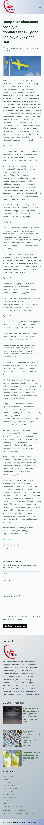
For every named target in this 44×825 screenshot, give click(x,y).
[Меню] (40, 7)
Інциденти (7, 788)
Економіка (7, 782)
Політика (7, 797)
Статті (5, 803)
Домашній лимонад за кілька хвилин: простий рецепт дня (31, 756)
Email (7, 581)
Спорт (5, 800)
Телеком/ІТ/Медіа (10, 806)
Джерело (7, 539)
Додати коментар (12, 596)
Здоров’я (6, 785)
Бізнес (5, 779)
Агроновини (8, 776)
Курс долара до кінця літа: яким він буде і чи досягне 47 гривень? (31, 737)
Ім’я (6, 574)
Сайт (6, 588)
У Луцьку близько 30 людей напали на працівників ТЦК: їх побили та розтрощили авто (31, 715)
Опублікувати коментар (15, 626)
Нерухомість (8, 794)
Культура (6, 50)
